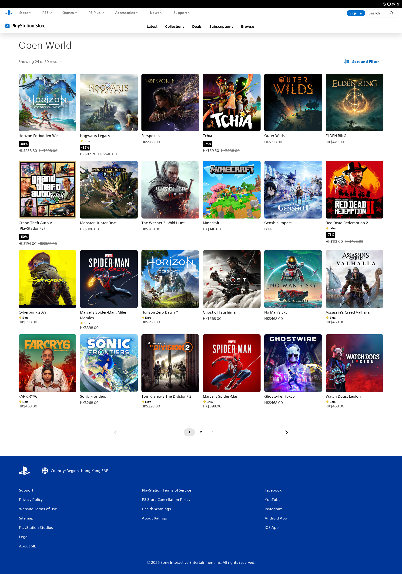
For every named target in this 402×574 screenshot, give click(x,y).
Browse (247, 26)
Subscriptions (221, 26)
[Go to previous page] (115, 432)
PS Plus (94, 12)
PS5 (45, 12)
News (154, 12)
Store (23, 12)
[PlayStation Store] (27, 25)
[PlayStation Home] (9, 12)
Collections (174, 26)
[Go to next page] (286, 432)
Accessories (125, 12)
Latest (152, 26)
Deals (197, 26)
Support (180, 12)
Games (68, 12)
